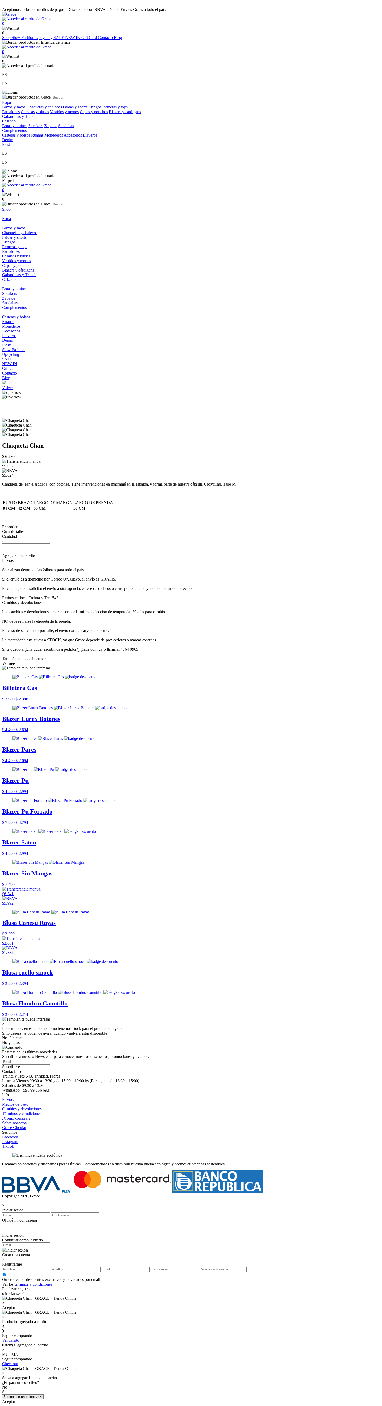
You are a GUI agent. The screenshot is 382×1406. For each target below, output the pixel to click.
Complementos (14, 307)
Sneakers (35, 126)
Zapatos (50, 126)
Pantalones (11, 111)
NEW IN (73, 37)
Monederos (53, 135)
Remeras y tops (115, 107)
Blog (118, 37)
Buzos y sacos (13, 107)
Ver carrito (10, 1340)
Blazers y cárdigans (125, 111)
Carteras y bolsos (16, 135)
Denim (7, 340)
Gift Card (89, 37)
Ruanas (37, 135)
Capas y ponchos (94, 111)
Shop (7, 37)
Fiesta (7, 345)
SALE (59, 37)
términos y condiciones (33, 1284)
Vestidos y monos (64, 111)
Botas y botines (14, 126)
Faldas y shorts (75, 107)
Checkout (10, 1364)
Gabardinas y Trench (19, 116)
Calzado (9, 279)
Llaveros (90, 135)
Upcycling (44, 37)
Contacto (106, 37)
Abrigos (94, 107)
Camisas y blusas (35, 111)
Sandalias (66, 126)
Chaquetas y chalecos (44, 107)
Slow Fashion (23, 37)
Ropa (6, 218)
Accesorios (73, 135)
